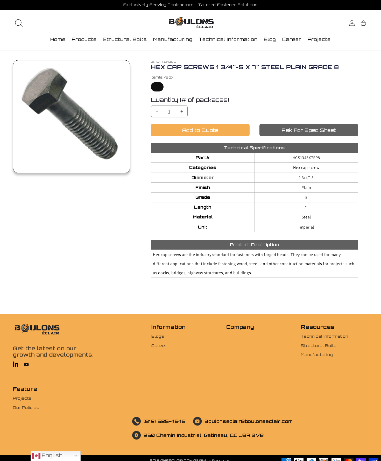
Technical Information (324, 336)
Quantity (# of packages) (190, 99)
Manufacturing (317, 354)
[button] (18, 23)
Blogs (157, 336)
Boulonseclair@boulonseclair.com (248, 421)
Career (159, 345)
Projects (22, 398)
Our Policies (26, 407)
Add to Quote (200, 130)
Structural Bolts (319, 345)
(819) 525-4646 (164, 421)
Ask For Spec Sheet (309, 130)
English (51, 455)
